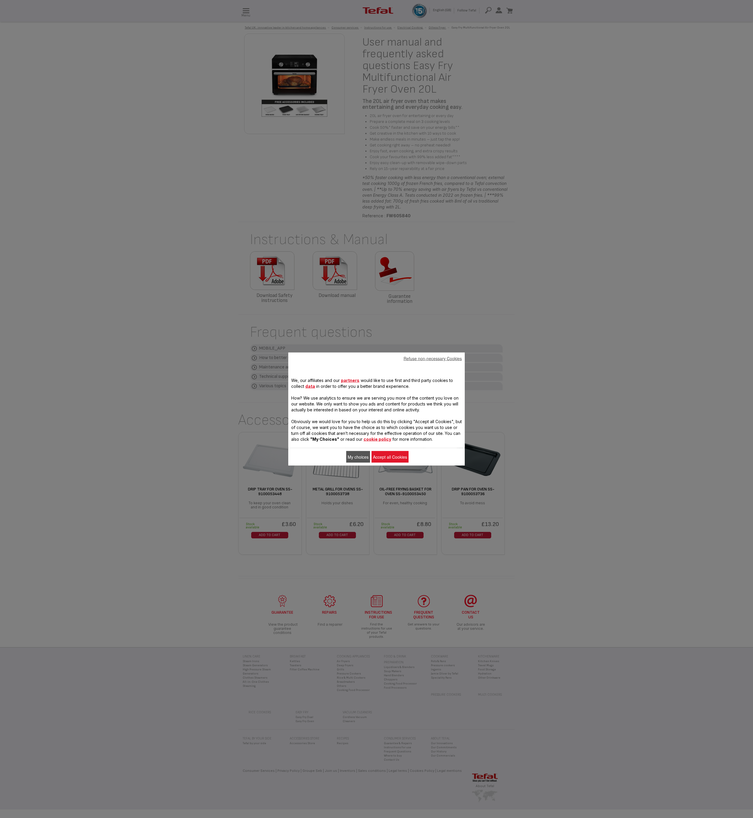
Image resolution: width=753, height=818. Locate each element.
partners (350, 380)
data (310, 386)
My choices (358, 457)
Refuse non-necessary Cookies (433, 358)
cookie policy (377, 439)
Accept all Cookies (390, 457)
